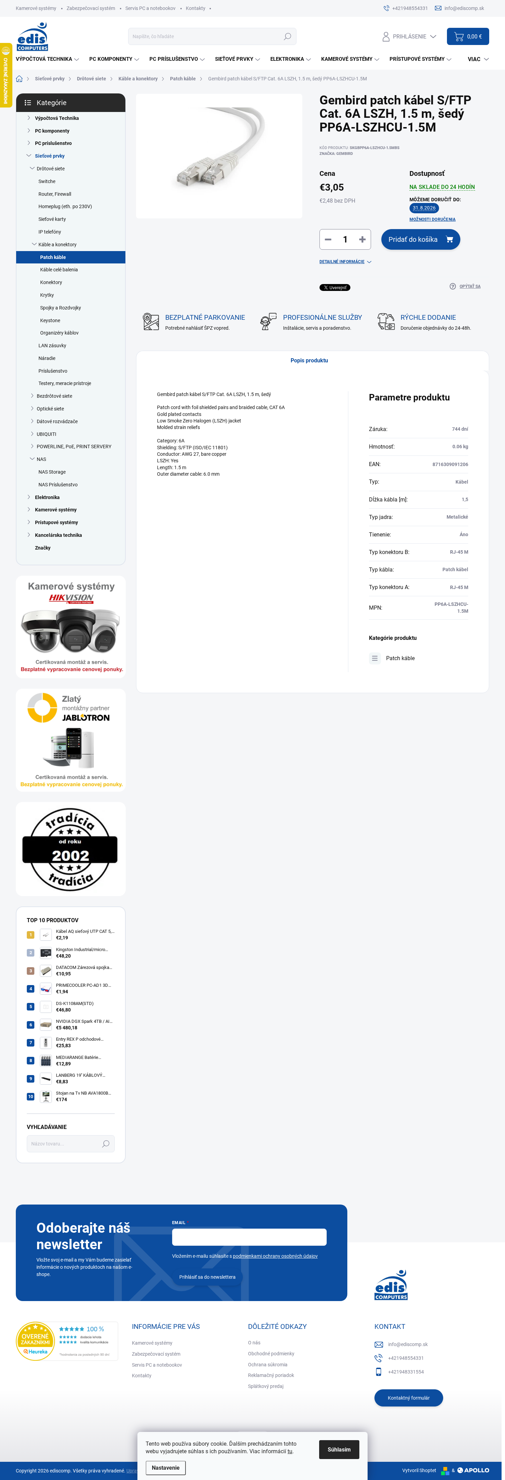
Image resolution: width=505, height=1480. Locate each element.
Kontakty (195, 8)
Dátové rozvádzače (57, 421)
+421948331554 (406, 1372)
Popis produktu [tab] (309, 360)
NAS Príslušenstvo (58, 484)
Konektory (51, 282)
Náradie (46, 358)
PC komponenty (52, 131)
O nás (254, 1342)
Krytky (47, 295)
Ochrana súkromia (268, 1364)
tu (290, 1451)
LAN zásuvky (52, 345)
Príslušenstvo (52, 371)
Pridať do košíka (413, 239)
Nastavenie (166, 1468)
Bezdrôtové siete (54, 396)
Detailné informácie (341, 261)
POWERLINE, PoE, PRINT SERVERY (74, 446)
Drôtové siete (51, 168)
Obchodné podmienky (271, 1353)
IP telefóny (49, 232)
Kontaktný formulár (409, 1398)
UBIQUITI (46, 434)
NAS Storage (52, 472)
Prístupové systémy (56, 522)
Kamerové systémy (36, 8)
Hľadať (287, 36)
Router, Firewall (54, 194)
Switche (46, 181)
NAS (41, 459)
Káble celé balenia (59, 269)
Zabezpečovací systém (91, 8)
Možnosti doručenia (432, 219)
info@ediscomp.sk (408, 1344)
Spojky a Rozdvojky (60, 307)
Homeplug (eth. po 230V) (65, 206)
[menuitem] (48, 59)
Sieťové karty (52, 219)
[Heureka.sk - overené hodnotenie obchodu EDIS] (67, 1341)
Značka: (336, 153)
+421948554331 (406, 1358)
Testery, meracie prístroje (64, 383)
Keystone (50, 320)
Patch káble (53, 257)
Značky (42, 548)
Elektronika (47, 497)
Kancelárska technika (58, 535)
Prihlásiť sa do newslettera (207, 1277)
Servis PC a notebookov (150, 8)
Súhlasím (339, 1449)
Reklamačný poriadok (271, 1375)
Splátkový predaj (265, 1386)
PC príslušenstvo (53, 143)
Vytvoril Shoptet (419, 1470)
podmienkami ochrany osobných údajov (275, 1256)
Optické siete (50, 408)
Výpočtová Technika (57, 118)
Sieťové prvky (50, 156)
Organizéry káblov (59, 333)
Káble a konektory (57, 244)
